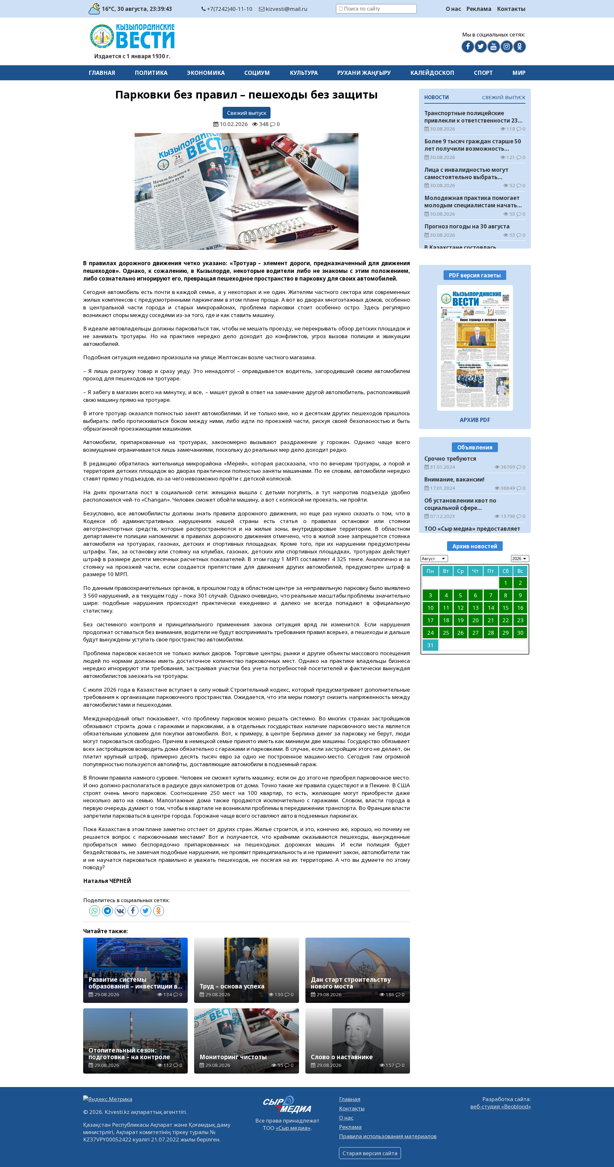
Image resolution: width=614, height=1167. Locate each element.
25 (446, 632)
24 (430, 632)
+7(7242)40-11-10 (229, 8)
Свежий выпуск (246, 112)
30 (520, 632)
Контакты (511, 8)
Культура (304, 72)
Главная (102, 72)
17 (430, 619)
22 (505, 619)
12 (460, 607)
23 (520, 619)
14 (491, 607)
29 (505, 632)
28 (491, 632)
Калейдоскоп (432, 72)
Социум (257, 72)
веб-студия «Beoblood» (500, 1106)
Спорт (483, 72)
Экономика (206, 72)
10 (430, 607)
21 (491, 619)
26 (460, 632)
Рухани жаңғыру (364, 72)
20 (475, 619)
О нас (453, 8)
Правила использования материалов (388, 1136)
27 (475, 632)
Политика (151, 72)
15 (505, 607)
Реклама (479, 8)
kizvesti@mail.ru (285, 8)
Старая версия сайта (370, 1153)
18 (446, 619)
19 (460, 619)
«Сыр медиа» (293, 1127)
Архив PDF (475, 420)
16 (520, 607)
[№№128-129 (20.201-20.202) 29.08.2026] (475, 347)
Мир (518, 72)
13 (475, 607)
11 (446, 607)
